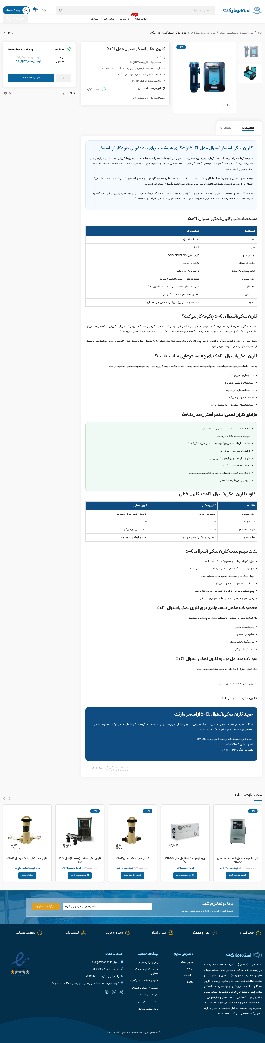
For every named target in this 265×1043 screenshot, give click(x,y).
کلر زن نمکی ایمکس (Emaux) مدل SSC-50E (80, 861)
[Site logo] (242, 10)
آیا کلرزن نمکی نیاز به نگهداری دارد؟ (239, 698)
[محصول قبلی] (13, 33)
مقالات (189, 982)
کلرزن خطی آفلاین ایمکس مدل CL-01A (27, 859)
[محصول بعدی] (5, 33)
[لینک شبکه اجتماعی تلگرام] (5, 3)
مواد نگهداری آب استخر (242, 642)
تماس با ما (188, 975)
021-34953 (17, 19)
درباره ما (188, 969)
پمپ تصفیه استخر (245, 627)
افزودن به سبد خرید (30, 78)
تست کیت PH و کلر (244, 649)
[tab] (250, 128)
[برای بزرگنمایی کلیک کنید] (229, 105)
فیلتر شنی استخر (245, 635)
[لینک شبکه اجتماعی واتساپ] (10, 3)
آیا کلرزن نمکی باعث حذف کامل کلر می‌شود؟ (235, 684)
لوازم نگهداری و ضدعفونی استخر (236, 33)
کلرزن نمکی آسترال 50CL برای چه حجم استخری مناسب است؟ (226, 669)
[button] (237, 875)
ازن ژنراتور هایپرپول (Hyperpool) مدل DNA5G (237, 861)
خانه (259, 33)
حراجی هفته (187, 962)
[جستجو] (60, 10)
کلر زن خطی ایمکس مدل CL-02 (132, 859)
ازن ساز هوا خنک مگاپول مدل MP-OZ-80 (185, 861)
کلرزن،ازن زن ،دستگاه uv (203, 33)
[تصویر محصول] (132, 831)
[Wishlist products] (44, 10)
